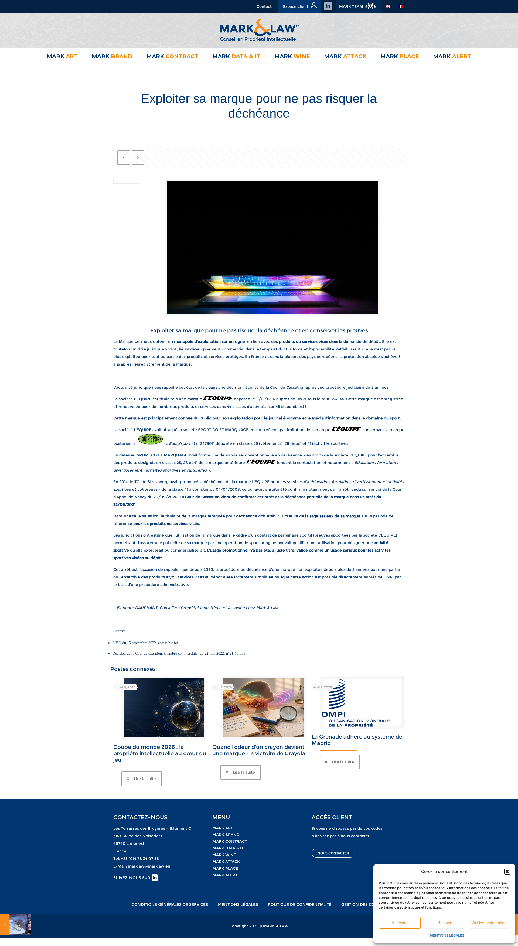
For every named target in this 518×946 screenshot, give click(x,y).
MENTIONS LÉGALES (447, 935)
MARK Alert (224, 875)
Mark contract (229, 841)
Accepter (400, 922)
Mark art (222, 827)
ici (176, 643)
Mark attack (226, 861)
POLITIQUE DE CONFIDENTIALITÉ (299, 904)
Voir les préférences (488, 922)
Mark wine (224, 854)
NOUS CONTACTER (333, 853)
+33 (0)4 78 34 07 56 (140, 858)
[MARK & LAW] (259, 30)
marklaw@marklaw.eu (149, 866)
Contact (264, 6)
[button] (507, 871)
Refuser (444, 922)
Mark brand (226, 834)
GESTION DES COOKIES (364, 904)
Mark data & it (227, 848)
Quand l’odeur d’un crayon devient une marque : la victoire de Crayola (258, 750)
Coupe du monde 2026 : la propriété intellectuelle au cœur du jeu (159, 753)
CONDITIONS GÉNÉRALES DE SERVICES (170, 904)
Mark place (225, 868)
